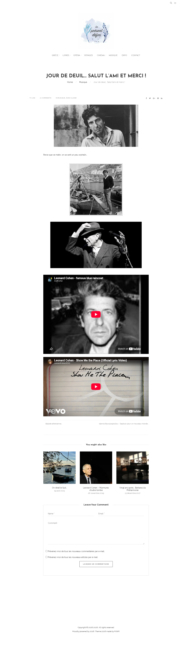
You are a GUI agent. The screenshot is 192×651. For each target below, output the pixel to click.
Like (33, 98)
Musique (113, 55)
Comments (46, 98)
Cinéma (101, 55)
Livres (66, 55)
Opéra (76, 55)
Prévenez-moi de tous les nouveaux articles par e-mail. (73, 557)
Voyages (88, 55)
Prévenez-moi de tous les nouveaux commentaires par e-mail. (76, 551)
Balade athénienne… (53, 424)
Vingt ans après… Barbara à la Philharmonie (132, 489)
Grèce (55, 55)
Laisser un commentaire (96, 564)
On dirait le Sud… (59, 488)
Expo (124, 55)
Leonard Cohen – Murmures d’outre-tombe (96, 489)
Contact (135, 55)
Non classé (71, 98)
